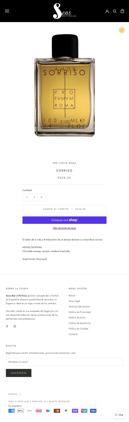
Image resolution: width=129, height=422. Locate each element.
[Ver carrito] (122, 11)
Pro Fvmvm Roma (64, 163)
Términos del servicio (79, 306)
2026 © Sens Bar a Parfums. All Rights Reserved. (39, 401)
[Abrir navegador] (7, 11)
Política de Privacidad (80, 312)
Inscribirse (19, 372)
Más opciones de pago (64, 227)
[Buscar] (115, 11)
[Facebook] (7, 326)
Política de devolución (80, 323)
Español (13, 394)
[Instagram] (15, 326)
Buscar (72, 295)
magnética (16, 405)
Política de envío (77, 317)
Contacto (73, 334)
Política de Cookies (78, 328)
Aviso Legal (74, 301)
